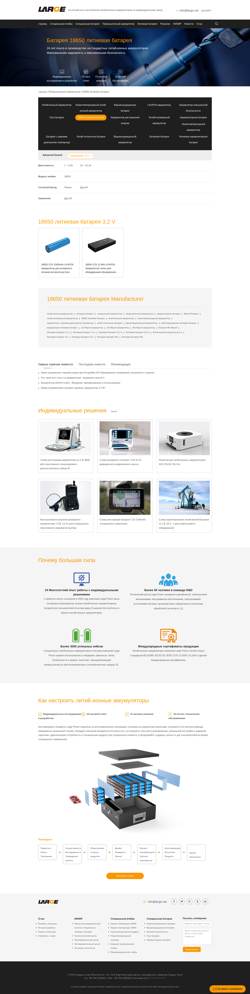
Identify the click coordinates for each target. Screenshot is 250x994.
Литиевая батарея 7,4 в (84, 332)
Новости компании (47, 932)
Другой (84, 187)
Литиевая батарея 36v (107, 337)
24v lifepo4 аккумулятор (118, 327)
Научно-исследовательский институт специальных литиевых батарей (87, 927)
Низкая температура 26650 (123, 928)
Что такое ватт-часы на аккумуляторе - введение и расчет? (72, 378)
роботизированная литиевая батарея (178, 323)
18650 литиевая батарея (95, 92)
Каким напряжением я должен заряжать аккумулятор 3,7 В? (73, 388)
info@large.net (189, 10)
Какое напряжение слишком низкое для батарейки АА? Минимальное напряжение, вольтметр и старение (97, 372)
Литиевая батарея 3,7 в (58, 332)
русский (205, 10)
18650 (67, 176)
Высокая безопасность (157, 932)
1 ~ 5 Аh (68, 165)
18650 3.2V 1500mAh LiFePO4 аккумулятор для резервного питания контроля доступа (57, 268)
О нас (199, 24)
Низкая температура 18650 (123, 923)
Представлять (191, 949)
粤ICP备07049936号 (156, 978)
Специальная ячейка (61, 24)
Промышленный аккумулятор (118, 24)
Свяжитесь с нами (46, 936)
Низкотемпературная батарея (161, 923)
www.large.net (139, 978)
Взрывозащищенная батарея (160, 928)
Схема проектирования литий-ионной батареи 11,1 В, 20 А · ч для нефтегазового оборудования (184, 523)
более (114, 411)
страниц (42, 24)
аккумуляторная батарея (168, 314)
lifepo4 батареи (191, 314)
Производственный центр (86, 940)
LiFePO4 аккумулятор (159, 105)
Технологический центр (85, 936)
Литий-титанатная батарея (91, 136)
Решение (165, 24)
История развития (46, 928)
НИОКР (177, 24)
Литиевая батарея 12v (57, 337)
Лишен (68, 187)
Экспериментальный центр (87, 944)
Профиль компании (47, 923)
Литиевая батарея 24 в (82, 337)
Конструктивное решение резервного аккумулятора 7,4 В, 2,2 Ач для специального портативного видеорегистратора (64, 523)
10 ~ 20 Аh (85, 165)
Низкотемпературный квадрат (125, 932)
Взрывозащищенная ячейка (124, 952)
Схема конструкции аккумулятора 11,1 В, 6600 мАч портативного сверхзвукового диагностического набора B (65, 464)
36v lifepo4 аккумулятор (144, 327)
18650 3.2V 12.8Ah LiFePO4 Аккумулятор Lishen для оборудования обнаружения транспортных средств (100, 268)
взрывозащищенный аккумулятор (141, 323)
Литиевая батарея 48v (132, 337)
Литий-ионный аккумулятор (56, 105)
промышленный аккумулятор (139, 314)
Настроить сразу (125, 876)
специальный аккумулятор (109, 314)
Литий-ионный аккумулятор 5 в (167, 332)
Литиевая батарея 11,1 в (110, 332)
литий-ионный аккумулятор (60, 314)
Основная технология (84, 948)
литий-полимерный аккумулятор (62, 318)
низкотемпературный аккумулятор (154, 318)
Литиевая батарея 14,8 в (137, 332)
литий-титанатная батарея (109, 323)
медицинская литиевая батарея (62, 327)
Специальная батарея (88, 24)
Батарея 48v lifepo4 (167, 327)
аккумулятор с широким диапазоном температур (70, 323)
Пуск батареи (56, 117)
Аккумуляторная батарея (193, 117)
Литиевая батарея (147, 24)
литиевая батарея (84, 314)
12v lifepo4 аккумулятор (92, 327)
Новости (188, 24)
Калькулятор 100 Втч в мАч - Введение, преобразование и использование (80, 383)
